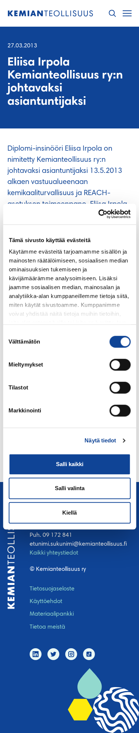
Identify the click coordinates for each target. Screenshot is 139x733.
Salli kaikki (69, 464)
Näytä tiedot (100, 440)
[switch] (119, 365)
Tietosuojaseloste (52, 589)
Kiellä (69, 512)
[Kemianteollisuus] (50, 13)
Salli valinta (70, 488)
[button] (112, 13)
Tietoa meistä (47, 627)
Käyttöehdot (46, 602)
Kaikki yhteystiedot (54, 553)
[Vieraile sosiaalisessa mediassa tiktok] (89, 654)
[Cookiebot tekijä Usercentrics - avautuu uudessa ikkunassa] (98, 214)
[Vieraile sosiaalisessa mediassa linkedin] (36, 654)
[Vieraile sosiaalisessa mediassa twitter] (53, 654)
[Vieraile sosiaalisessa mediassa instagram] (71, 654)
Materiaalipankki (52, 614)
